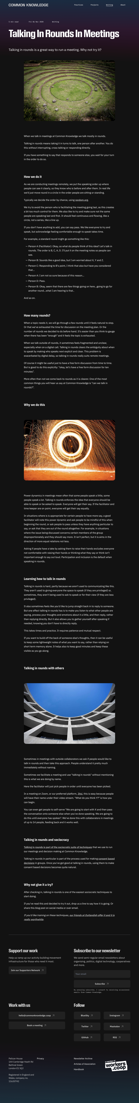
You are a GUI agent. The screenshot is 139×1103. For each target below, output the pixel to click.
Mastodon (115, 1026)
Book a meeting (35, 1025)
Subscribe (100, 984)
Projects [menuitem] (95, 5)
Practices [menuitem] (78, 5)
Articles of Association (84, 1064)
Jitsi (80, 793)
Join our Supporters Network (25, 970)
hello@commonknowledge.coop (35, 1015)
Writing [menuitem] (109, 5)
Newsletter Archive (83, 1058)
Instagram (115, 1015)
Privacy (40, 1058)
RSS (115, 1037)
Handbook (79, 1069)
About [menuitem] (123, 5)
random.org (81, 200)
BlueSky (85, 1015)
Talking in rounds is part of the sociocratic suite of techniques (58, 847)
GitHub (85, 1037)
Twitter (85, 1026)
